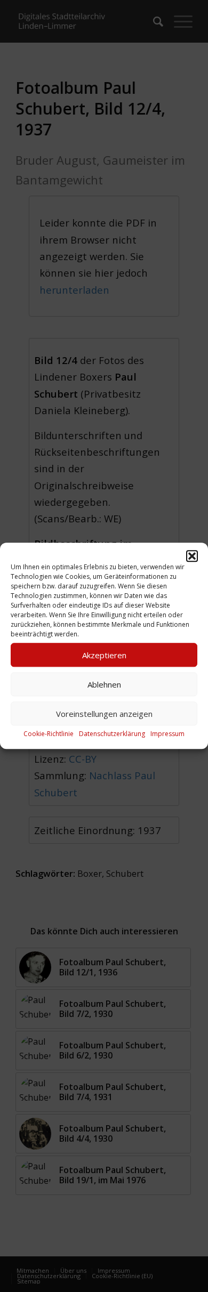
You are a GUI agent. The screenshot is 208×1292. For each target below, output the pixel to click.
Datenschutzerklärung (112, 733)
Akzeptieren (104, 655)
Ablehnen (104, 684)
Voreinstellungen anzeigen (104, 713)
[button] (192, 556)
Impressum (167, 733)
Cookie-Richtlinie (48, 733)
